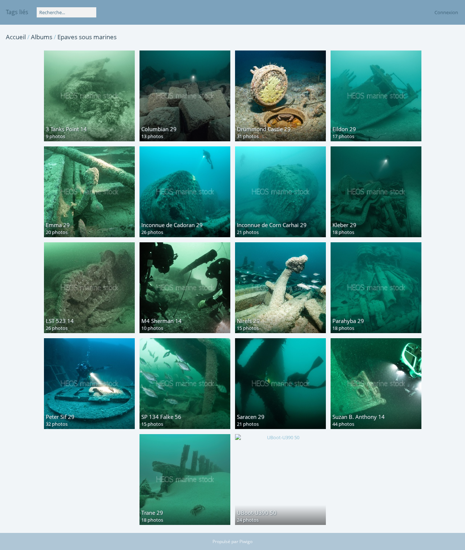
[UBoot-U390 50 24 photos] (280, 437)
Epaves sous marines (87, 37)
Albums (41, 37)
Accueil (16, 37)
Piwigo (245, 541)
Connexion (446, 12)
